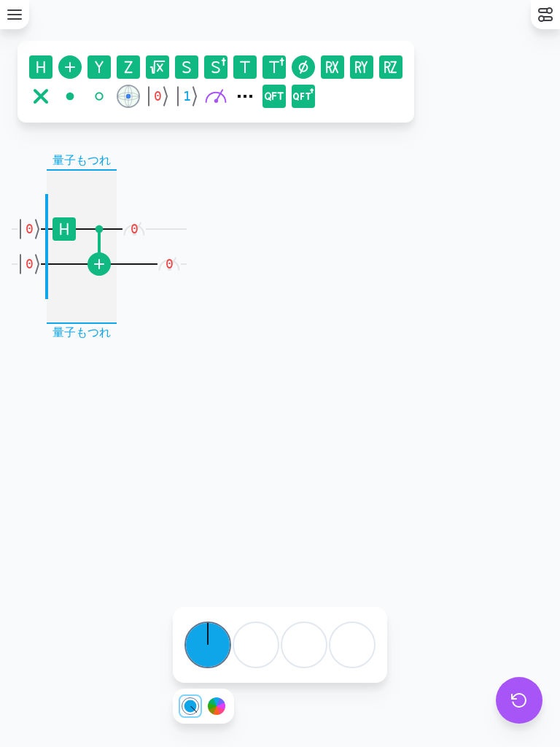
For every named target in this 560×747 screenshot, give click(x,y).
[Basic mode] (190, 706)
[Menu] (14, 14)
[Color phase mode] (216, 706)
